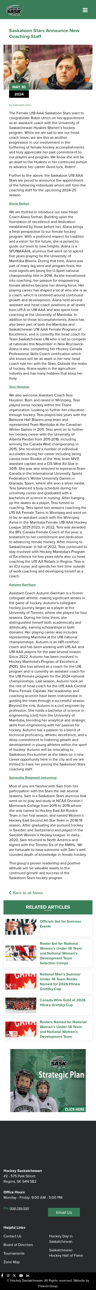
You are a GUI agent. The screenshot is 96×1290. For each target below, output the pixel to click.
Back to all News (27, 893)
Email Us (64, 1212)
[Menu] (85, 10)
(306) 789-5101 (19, 1208)
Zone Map (11, 1261)
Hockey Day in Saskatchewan (61, 1238)
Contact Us (12, 1236)
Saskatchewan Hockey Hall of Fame (66, 1252)
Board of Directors (18, 1244)
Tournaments (13, 1253)
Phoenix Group (47, 1286)
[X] (14, 1275)
